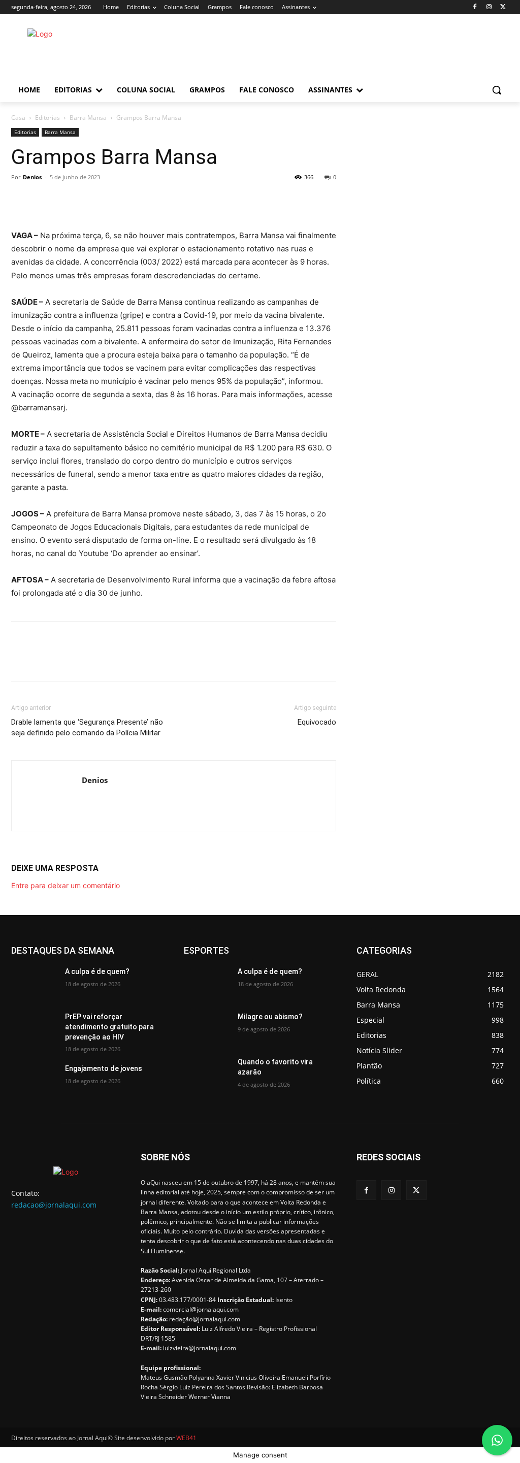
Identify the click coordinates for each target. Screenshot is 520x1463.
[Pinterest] (68, 200)
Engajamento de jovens (103, 1068)
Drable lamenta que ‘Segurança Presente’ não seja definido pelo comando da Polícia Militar (87, 727)
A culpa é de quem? (97, 971)
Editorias (47, 117)
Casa (18, 117)
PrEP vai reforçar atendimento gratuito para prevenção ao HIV (109, 1027)
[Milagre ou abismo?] (207, 1028)
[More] (115, 200)
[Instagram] (489, 7)
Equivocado (317, 722)
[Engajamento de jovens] (34, 1080)
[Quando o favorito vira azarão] (207, 1073)
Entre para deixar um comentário (65, 885)
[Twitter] (503, 7)
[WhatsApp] (91, 200)
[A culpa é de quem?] (34, 983)
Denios (32, 177)
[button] (496, 90)
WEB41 (186, 1438)
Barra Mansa (88, 117)
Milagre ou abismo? (270, 1017)
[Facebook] (475, 7)
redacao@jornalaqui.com (53, 1205)
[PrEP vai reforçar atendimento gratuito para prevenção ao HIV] (34, 1028)
